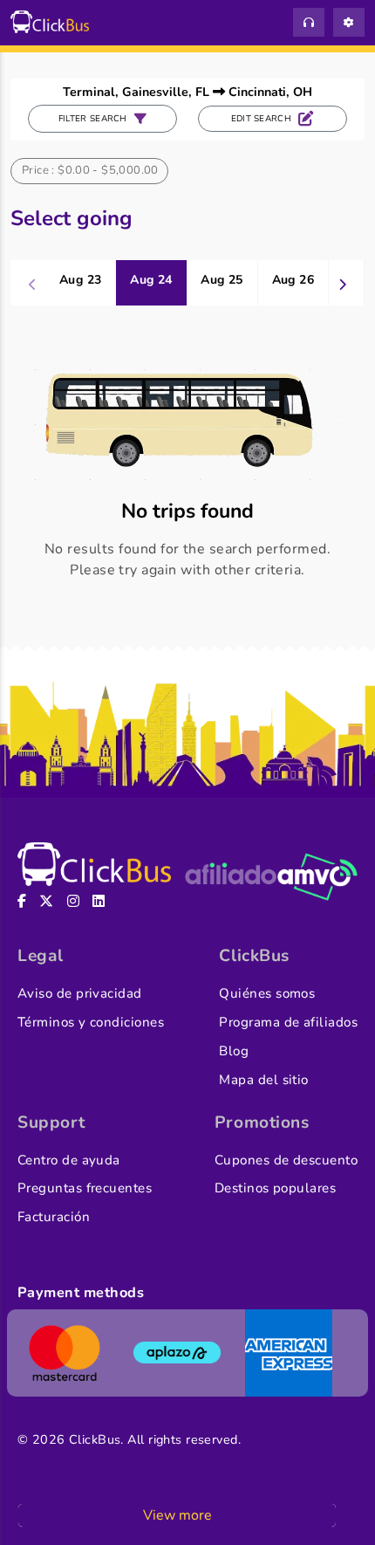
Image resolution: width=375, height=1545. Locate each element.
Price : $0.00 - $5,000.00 (90, 170)
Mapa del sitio (263, 1079)
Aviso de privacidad (79, 993)
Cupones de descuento (286, 1160)
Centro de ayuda (68, 1160)
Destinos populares (275, 1188)
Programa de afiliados (288, 1022)
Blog (234, 1051)
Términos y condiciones (90, 1022)
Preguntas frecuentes (84, 1188)
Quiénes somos (267, 993)
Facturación (53, 1217)
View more (177, 1515)
